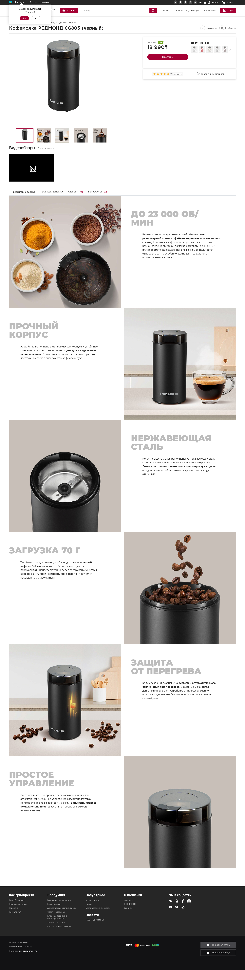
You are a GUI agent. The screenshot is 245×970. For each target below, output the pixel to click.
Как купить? (15, 912)
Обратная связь (221, 944)
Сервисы (128, 908)
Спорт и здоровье (56, 912)
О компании (208, 10)
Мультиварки (54, 904)
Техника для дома (56, 922)
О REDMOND (130, 904)
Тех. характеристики (51, 191)
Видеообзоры (192, 10)
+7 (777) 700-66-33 (41, 2)
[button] (112, 135)
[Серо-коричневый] (225, 49)
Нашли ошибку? (221, 952)
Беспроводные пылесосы (98, 908)
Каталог (71, 10)
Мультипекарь (93, 900)
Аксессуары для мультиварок (61, 908)
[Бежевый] (209, 49)
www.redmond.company (20, 946)
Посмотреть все (46, 148)
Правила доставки (18, 904)
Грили (89, 904)
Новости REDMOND (95, 920)
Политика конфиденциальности (23, 951)
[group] (161, 74)
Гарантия (13, 908)
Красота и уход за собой (59, 926)
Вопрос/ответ (97, 191)
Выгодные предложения (59, 900)
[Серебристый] (217, 49)
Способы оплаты (17, 900)
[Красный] (202, 49)
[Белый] (194, 49)
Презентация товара (23, 191)
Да (24, 18)
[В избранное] (221, 28)
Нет (35, 18)
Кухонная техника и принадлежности (57, 917)
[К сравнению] (202, 28)
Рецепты (167, 10)
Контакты (128, 900)
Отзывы (75, 191)
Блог (178, 10)
